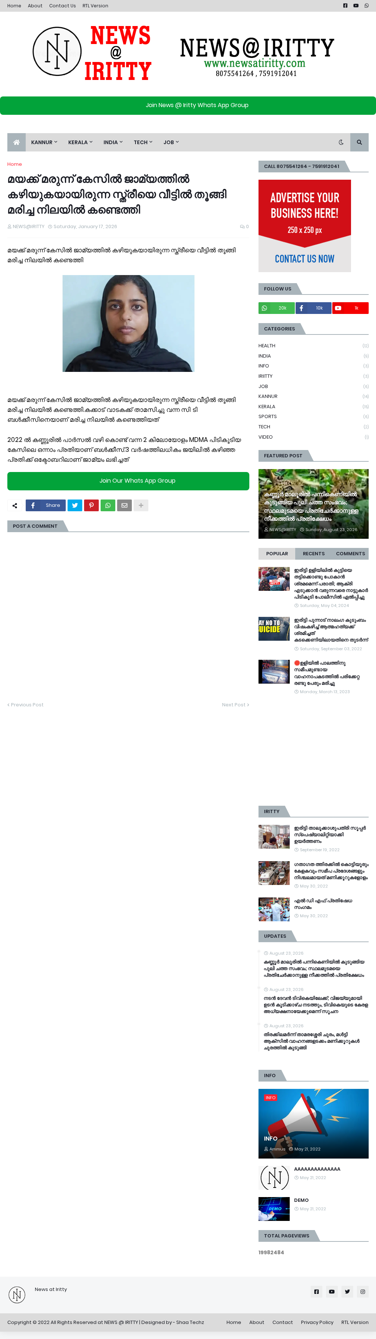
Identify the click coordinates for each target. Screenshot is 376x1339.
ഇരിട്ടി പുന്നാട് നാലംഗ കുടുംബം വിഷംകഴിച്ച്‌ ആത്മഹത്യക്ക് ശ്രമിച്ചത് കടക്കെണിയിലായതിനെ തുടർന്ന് (331, 630)
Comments (350, 553)
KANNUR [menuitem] (42, 142)
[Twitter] (75, 505)
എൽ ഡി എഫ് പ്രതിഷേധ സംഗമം (323, 904)
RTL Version (95, 6)
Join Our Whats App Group (138, 481)
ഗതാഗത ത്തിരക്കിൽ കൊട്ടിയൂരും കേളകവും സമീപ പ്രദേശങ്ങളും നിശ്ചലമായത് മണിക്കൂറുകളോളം (331, 871)
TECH (313, 426)
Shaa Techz (190, 1322)
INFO (313, 365)
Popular (277, 553)
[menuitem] (16, 142)
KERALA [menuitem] (78, 142)
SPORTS (313, 416)
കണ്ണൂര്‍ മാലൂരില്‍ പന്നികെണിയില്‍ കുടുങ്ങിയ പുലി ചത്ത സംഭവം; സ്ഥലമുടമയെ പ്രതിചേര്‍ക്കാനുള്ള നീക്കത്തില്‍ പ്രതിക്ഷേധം (311, 506)
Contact (282, 1322)
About (35, 6)
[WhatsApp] (108, 505)
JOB (313, 386)
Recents (314, 553)
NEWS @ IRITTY (121, 1322)
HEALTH (313, 345)
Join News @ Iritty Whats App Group (197, 105)
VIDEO (313, 436)
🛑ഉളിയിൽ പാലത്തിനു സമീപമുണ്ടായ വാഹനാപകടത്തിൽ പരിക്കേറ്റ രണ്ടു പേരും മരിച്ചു (326, 673)
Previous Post (27, 704)
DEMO (301, 1200)
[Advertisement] (313, 751)
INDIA (313, 355)
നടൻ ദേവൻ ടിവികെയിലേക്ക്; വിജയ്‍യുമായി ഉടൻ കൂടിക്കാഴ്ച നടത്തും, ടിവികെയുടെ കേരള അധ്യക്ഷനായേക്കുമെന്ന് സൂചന (316, 1005)
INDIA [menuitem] (111, 142)
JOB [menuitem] (168, 142)
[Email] (124, 505)
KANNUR (313, 396)
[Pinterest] (91, 505)
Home (14, 6)
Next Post (234, 704)
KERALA (313, 406)
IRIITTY (313, 376)
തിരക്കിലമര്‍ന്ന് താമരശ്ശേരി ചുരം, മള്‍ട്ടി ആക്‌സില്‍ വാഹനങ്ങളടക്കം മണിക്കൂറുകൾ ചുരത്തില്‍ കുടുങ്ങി (311, 1041)
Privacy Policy (317, 1322)
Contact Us (62, 6)
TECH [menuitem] (141, 142)
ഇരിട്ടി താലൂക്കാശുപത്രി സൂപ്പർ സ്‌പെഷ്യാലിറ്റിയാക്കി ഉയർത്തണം (330, 835)
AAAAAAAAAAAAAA (317, 1169)
